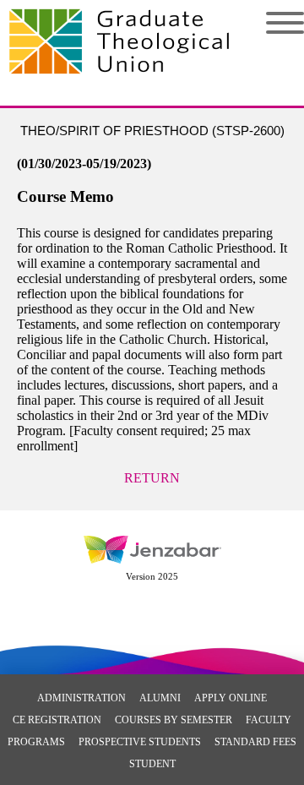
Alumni (160, 698)
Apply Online (230, 698)
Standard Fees (255, 742)
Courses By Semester (173, 720)
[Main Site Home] (124, 30)
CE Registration (57, 720)
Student (152, 764)
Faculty (268, 720)
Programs (36, 742)
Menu (272, 23)
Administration (81, 698)
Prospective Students (140, 742)
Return (152, 478)
